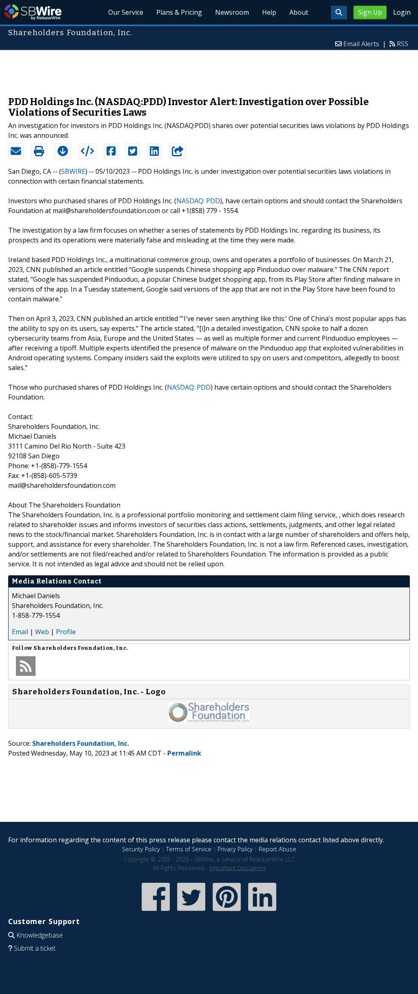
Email (20, 631)
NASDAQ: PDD (198, 200)
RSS (402, 43)
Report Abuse (277, 849)
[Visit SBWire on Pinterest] (227, 911)
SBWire (33, 12)
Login (402, 12)
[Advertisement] (209, 69)
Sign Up (370, 12)
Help (269, 12)
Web (42, 631)
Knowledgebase (39, 935)
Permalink (184, 753)
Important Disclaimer (237, 868)
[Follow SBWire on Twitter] (191, 911)
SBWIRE (73, 171)
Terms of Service (188, 849)
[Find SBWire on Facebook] (156, 911)
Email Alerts (361, 43)
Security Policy (141, 849)
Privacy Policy (235, 849)
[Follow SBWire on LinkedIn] (262, 911)
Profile (66, 631)
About (298, 12)
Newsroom (232, 12)
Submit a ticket (35, 948)
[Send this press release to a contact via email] (16, 151)
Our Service (125, 12)
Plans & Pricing (179, 12)
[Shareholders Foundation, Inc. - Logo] (209, 720)
